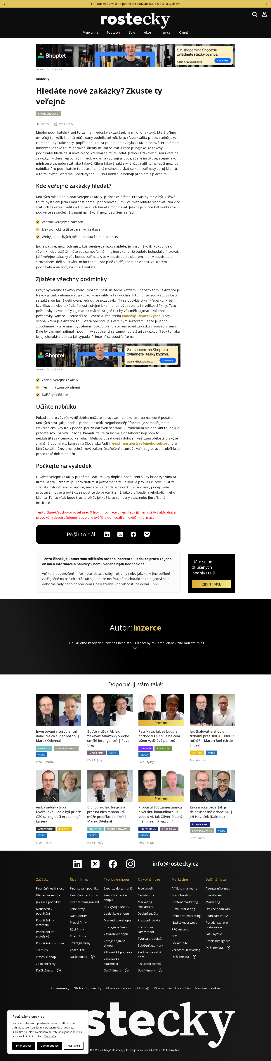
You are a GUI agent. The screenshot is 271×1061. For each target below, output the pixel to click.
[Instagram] (130, 863)
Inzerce (165, 32)
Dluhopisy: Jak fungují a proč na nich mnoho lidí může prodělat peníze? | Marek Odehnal (107, 814)
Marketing (96, 753)
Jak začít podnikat (48, 902)
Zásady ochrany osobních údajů (128, 988)
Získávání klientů (149, 964)
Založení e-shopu (116, 934)
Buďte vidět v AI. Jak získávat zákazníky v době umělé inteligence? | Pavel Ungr (108, 738)
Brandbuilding (181, 895)
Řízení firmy (148, 829)
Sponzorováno (48, 113)
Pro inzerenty (60, 988)
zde (155, 584)
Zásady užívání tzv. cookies (172, 988)
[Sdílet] (133, 534)
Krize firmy (77, 909)
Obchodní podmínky (87, 988)
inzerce (45, 124)
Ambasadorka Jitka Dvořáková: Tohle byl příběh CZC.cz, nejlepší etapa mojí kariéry (58, 814)
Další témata (45, 970)
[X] (120, 534)
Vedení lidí (77, 950)
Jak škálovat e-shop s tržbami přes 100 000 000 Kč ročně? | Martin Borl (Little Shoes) (212, 738)
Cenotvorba (146, 895)
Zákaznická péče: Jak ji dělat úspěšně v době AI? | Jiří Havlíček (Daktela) (211, 812)
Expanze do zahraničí (118, 888)
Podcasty (113, 32)
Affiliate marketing (184, 888)
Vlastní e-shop (46, 957)
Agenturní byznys (218, 888)
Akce (147, 32)
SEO (174, 936)
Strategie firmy (80, 943)
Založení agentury (150, 945)
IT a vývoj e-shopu (116, 907)
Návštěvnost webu (184, 923)
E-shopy (197, 753)
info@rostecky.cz (175, 863)
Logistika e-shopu (116, 913)
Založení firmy (45, 964)
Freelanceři (145, 888)
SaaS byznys (214, 934)
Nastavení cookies (207, 988)
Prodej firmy (78, 923)
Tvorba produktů (150, 939)
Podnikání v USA (217, 916)
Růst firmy (169, 829)
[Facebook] (112, 863)
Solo (132, 32)
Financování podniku (84, 888)
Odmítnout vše (50, 1045)
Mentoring (90, 32)
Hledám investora (48, 895)
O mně (183, 32)
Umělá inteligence (218, 941)
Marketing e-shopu (117, 920)
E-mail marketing (183, 909)
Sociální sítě (180, 943)
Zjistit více (50, 1036)
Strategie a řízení (115, 927)
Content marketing (185, 902)
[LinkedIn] (77, 863)
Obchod (146, 748)
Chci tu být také (54, 69)
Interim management (84, 902)
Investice (44, 748)
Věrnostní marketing (186, 950)
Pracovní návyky (149, 920)
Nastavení (74, 1045)
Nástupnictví (78, 916)
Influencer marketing (186, 916)
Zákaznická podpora (118, 952)
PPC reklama (180, 929)
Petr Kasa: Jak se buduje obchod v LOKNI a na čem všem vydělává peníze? (159, 736)
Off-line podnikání (218, 909)
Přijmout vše (24, 1045)
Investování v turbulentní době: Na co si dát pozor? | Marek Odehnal (57, 736)
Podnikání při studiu (50, 943)
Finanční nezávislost (50, 888)
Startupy (163, 748)
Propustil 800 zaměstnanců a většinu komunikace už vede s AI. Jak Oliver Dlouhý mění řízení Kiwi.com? (160, 814)
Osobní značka (148, 913)
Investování (214, 895)
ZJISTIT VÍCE (211, 584)
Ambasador (45, 829)
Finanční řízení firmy (84, 895)
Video (41, 754)
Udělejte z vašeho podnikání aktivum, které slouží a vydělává (138, 4)
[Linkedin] (107, 534)
